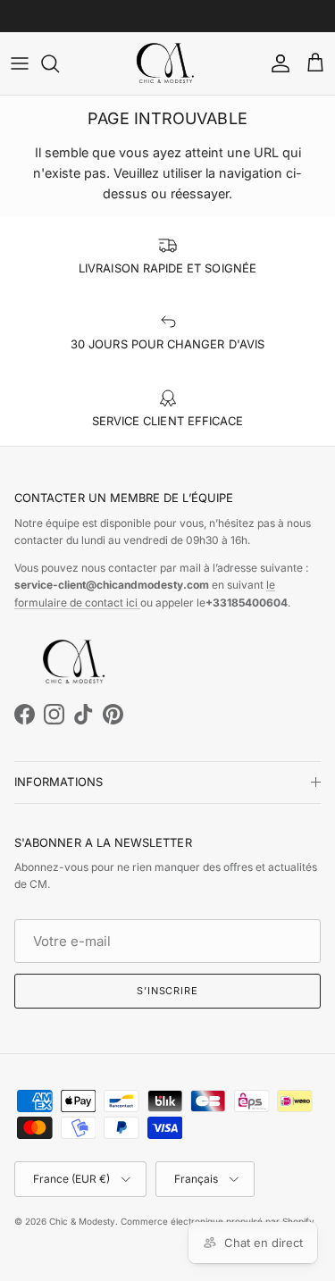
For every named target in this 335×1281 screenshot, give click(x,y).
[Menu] (19, 63)
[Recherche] (59, 63)
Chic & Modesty (82, 1221)
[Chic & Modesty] (168, 63)
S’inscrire (167, 990)
